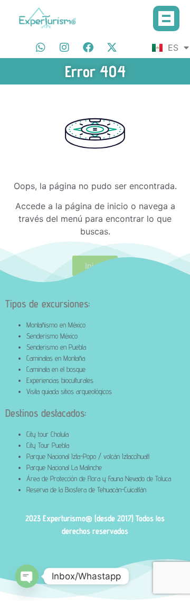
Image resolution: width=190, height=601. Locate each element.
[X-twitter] (111, 47)
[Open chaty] (27, 576)
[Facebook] (88, 47)
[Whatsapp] (40, 47)
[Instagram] (64, 47)
